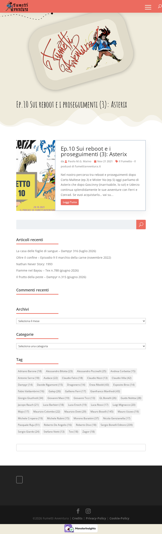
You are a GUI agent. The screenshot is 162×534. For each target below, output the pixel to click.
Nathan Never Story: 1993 (34, 264)
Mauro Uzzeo (128, 411)
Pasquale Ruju (29, 425)
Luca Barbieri (53, 405)
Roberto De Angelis (58, 425)
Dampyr (25, 385)
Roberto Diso (86, 425)
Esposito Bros (124, 385)
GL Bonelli (107, 398)
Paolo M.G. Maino (79, 161)
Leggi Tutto (70, 202)
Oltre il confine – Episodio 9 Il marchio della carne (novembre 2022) (63, 257)
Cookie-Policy (119, 518)
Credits (77, 518)
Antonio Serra (28, 378)
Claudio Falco (72, 378)
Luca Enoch (77, 405)
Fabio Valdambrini (31, 391)
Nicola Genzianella (116, 418)
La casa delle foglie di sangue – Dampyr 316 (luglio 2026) (56, 251)
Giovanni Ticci (84, 398)
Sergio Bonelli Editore (117, 425)
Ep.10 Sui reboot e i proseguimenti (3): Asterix (94, 151)
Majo (23, 411)
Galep (55, 391)
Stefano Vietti (54, 431)
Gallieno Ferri (75, 391)
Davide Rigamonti (50, 385)
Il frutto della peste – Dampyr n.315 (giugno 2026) (51, 277)
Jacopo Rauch (28, 405)
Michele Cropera (30, 418)
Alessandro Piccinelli (91, 371)
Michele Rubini (58, 418)
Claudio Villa (121, 378)
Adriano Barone (30, 371)
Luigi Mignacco (124, 405)
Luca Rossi (99, 405)
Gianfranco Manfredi (105, 391)
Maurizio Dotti (75, 411)
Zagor (88, 431)
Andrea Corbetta (123, 371)
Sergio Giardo (28, 431)
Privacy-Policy (96, 518)
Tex (73, 431)
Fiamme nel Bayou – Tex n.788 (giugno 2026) (47, 270)
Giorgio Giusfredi (30, 398)
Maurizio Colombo (46, 411)
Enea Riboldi (99, 385)
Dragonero (76, 385)
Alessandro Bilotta (59, 371)
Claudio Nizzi (97, 378)
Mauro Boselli (101, 411)
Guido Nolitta (131, 398)
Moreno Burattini (86, 418)
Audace (51, 378)
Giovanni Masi (58, 398)
